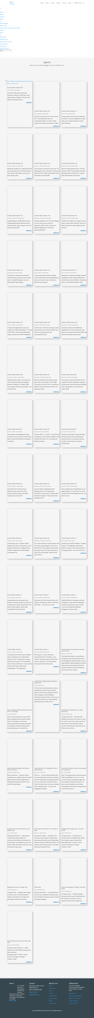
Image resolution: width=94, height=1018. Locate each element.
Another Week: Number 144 (42, 215)
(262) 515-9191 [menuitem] (4, 48)
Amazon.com (72, 993)
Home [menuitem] (2, 12)
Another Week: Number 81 (69, 429)
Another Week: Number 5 (42, 595)
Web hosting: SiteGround (75, 996)
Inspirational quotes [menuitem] (6, 41)
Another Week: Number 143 (69, 215)
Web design (52, 988)
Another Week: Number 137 (15, 270)
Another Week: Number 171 (69, 111)
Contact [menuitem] (2, 17)
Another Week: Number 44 (69, 483)
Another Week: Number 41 (14, 538)
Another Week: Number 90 (42, 374)
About (47, 3)
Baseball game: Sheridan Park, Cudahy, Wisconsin (72, 710)
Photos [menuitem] (2, 30)
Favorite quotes (53, 998)
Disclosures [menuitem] (3, 46)
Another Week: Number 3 (14, 649)
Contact (53, 3)
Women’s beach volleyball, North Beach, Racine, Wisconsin (18, 769)
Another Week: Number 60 (14, 483)
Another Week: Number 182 (42, 111)
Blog (71, 653)
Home (42, 3)
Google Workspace (74, 1001)
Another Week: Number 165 (15, 163)
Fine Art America (73, 1003)
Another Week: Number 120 (42, 270)
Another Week (17, 90)
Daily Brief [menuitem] (3, 37)
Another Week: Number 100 (15, 374)
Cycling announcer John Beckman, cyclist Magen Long (18, 829)
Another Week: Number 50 (42, 483)
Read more (12, 1000)
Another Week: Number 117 (69, 270)
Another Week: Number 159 (42, 163)
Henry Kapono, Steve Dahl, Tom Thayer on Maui (46, 829)
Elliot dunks (38, 887)
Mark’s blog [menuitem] (3, 26)
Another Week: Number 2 (42, 649)
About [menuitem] (2, 14)
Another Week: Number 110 (15, 322)
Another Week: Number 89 (69, 374)
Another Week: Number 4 (69, 595)
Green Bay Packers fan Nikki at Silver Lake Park (19, 941)
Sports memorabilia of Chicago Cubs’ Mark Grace (73, 888)
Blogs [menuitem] (1, 20)
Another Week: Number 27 (69, 538)
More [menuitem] (1, 34)
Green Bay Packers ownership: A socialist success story (73, 650)
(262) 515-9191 (78, 3)
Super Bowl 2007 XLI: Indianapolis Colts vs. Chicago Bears (46, 769)
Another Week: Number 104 (69, 322)
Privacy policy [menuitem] (4, 44)
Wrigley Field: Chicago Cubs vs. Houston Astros (72, 829)
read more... (29, 102)
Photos (64, 3)
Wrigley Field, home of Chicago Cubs (17, 887)
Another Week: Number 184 (15, 87)
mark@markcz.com (34, 994)
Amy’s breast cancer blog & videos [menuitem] (10, 28)
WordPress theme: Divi (75, 998)
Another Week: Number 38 (42, 538)
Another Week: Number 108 (42, 322)
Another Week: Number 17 (14, 595)
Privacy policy (52, 1003)
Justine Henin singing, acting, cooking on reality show (46, 682)
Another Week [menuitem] (4, 23)
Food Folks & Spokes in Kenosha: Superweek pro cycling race (74, 769)
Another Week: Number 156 (69, 163)
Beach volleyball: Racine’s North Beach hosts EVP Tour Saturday (19, 710)
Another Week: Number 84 (42, 429)
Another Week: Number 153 (15, 215)
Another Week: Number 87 (14, 429)
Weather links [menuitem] (4, 39)
